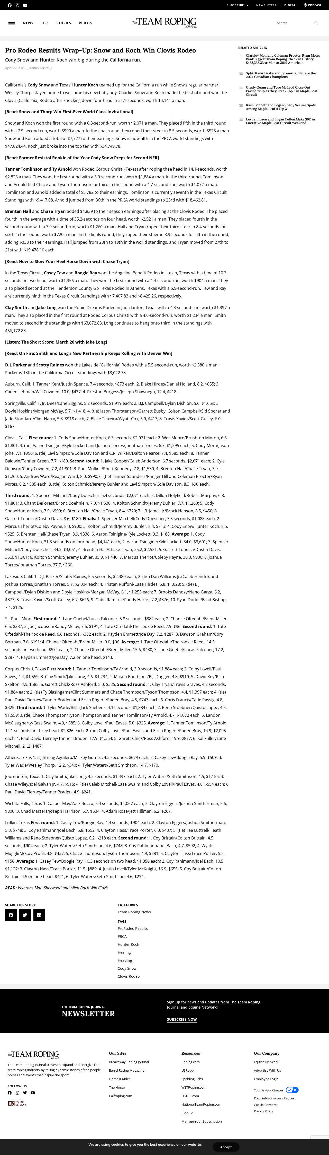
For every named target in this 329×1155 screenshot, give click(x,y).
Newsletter (266, 5)
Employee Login (266, 1079)
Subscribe (235, 5)
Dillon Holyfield (170, 495)
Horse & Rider (119, 1079)
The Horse (117, 1087)
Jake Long (47, 307)
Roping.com (190, 1062)
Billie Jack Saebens (88, 707)
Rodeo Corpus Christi (102, 169)
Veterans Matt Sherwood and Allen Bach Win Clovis (63, 888)
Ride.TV (187, 1112)
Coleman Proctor (194, 476)
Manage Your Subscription (201, 1121)
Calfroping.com (120, 1095)
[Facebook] (10, 5)
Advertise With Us (267, 1070)
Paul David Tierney (23, 700)
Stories (64, 23)
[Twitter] (25, 1093)
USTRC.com (190, 1095)
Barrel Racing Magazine (126, 1070)
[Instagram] (17, 5)
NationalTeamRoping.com (201, 1104)
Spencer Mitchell (52, 495)
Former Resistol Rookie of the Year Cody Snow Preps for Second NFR (88, 158)
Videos (85, 23)
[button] (11, 915)
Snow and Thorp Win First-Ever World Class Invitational (75, 112)
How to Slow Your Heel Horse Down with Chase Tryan (73, 261)
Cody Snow (39, 85)
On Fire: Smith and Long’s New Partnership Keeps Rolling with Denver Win (95, 353)
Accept (226, 1147)
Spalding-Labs (192, 1079)
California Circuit (61, 372)
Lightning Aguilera (54, 757)
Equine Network (266, 1062)
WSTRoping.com (193, 1087)
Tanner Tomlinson (24, 169)
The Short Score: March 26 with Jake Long (63, 342)
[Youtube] (25, 5)
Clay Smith (16, 307)
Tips (45, 23)
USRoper (188, 1070)
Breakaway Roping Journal (129, 1062)
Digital (290, 5)
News (28, 23)
